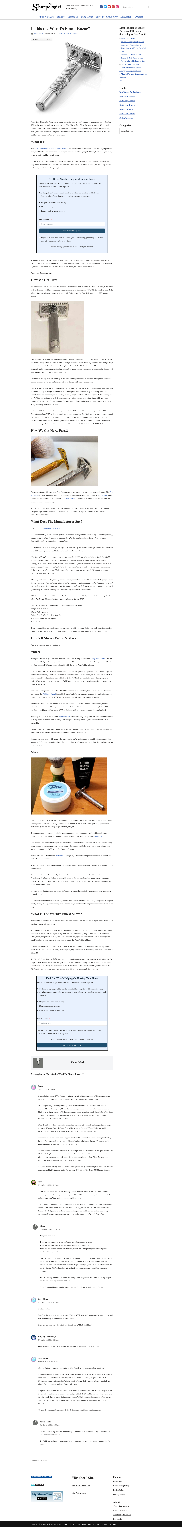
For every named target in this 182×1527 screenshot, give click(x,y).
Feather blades (64, 716)
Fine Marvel (70, 498)
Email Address (44, 219)
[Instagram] (117, 6)
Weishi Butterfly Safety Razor (132, 41)
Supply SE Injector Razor (131, 70)
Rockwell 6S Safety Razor (131, 45)
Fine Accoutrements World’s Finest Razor (50, 148)
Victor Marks (38, 33)
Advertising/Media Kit (122, 1514)
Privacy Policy (119, 1494)
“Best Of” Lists (46, 16)
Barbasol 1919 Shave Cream (132, 57)
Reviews (61, 16)
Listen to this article (42, 39)
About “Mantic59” (120, 1510)
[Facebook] (101, 6)
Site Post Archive (79, 1493)
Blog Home (87, 16)
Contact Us (117, 1519)
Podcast (139, 16)
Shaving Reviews (72, 33)
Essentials (73, 16)
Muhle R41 (98, 836)
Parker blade (60, 855)
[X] (105, 6)
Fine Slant (103, 495)
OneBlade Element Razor (131, 67)
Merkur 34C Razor (128, 38)
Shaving (62, 33)
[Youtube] (109, 6)
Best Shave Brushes (127, 105)
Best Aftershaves (126, 117)
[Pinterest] (113, 6)
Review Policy (118, 1490)
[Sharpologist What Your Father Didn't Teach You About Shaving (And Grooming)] (47, 7)
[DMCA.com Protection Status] (37, 1485)
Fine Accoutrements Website (49, 528)
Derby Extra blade (98, 658)
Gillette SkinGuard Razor (131, 64)
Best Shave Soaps (126, 109)
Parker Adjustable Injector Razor (133, 61)
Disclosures (117, 1481)
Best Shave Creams (127, 113)
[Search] (148, 7)
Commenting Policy (121, 1485)
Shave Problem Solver (107, 16)
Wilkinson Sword (49, 694)
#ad (120, 80)
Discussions (126, 16)
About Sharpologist (121, 1506)
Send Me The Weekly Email (72, 231)
